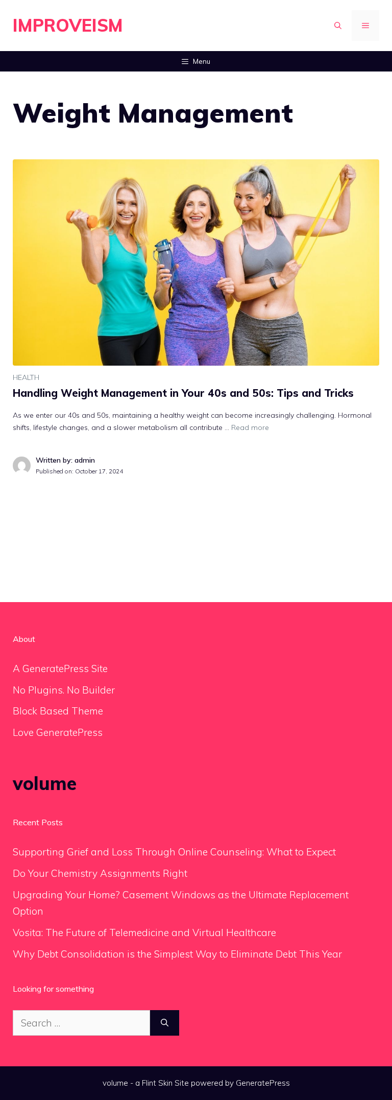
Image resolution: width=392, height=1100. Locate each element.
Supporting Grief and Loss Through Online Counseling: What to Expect (174, 852)
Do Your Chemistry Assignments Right (100, 873)
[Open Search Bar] (338, 25)
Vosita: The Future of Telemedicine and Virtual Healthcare (144, 932)
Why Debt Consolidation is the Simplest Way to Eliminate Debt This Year (177, 954)
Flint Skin (157, 1083)
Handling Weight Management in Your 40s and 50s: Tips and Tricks (183, 393)
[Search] (164, 1023)
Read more (250, 427)
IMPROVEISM (68, 25)
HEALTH (26, 377)
